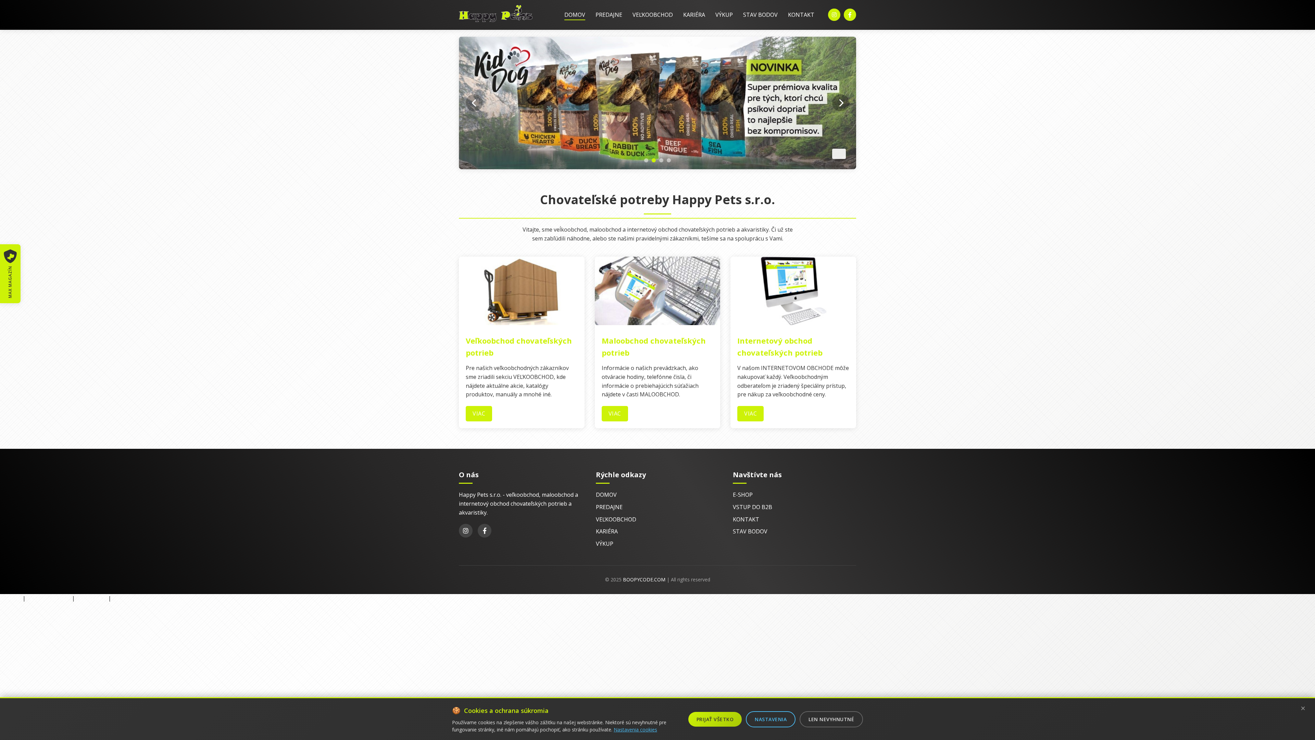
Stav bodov (760, 14)
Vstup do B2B (752, 507)
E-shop (743, 494)
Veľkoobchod (653, 14)
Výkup (724, 14)
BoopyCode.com (644, 579)
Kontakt (801, 14)
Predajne (609, 14)
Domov (574, 14)
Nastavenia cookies (635, 729)
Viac (479, 413)
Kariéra (694, 14)
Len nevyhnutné (831, 719)
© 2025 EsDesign (138, 598)
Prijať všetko (715, 719)
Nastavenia (771, 719)
